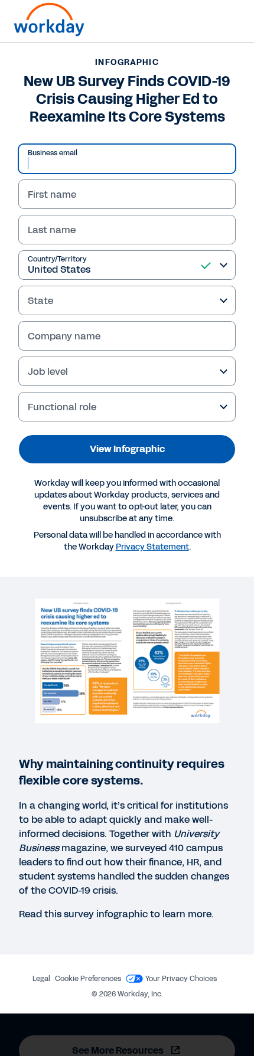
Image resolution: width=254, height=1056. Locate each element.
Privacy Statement (152, 546)
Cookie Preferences (88, 978)
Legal (41, 978)
